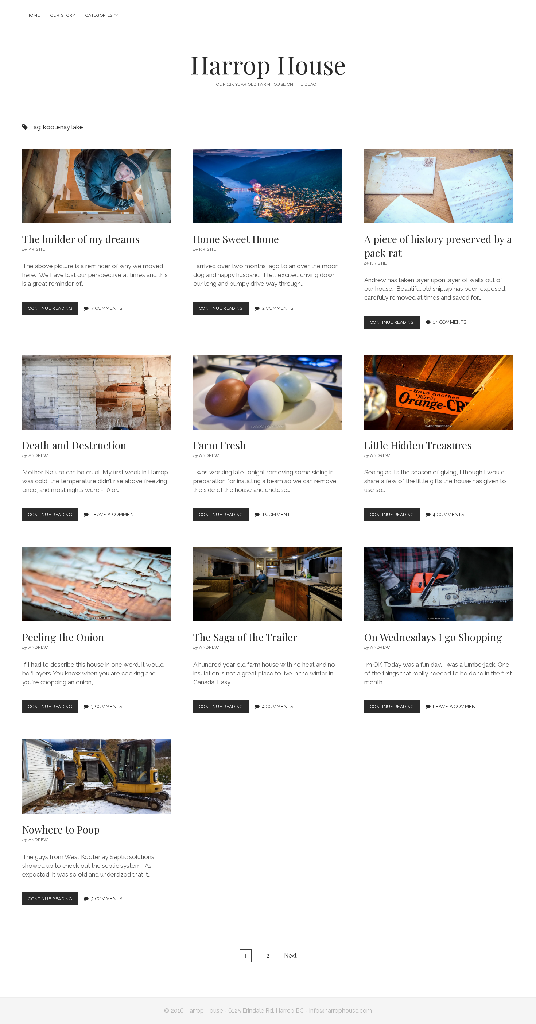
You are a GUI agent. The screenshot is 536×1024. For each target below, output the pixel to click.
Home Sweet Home (267, 186)
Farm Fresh (267, 392)
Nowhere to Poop (96, 776)
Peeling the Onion (96, 584)
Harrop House (268, 64)
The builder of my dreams (96, 186)
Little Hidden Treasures (438, 392)
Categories (99, 15)
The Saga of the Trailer (267, 584)
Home (33, 15)
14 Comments (449, 322)
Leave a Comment (114, 514)
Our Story (62, 15)
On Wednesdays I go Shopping (438, 584)
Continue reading (52, 310)
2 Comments (278, 308)
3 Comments (107, 706)
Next (290, 955)
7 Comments (107, 308)
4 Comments (448, 514)
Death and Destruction (96, 392)
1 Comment (276, 514)
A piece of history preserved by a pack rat (438, 186)
